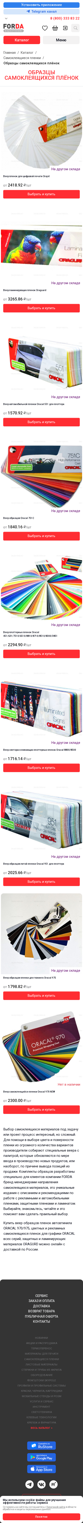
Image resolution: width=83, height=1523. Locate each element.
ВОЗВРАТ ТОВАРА (41, 1311)
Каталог (27, 53)
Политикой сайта (55, 1507)
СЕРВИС (41, 1296)
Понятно (41, 1516)
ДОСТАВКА (41, 1306)
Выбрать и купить (41, 194)
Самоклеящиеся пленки (22, 58)
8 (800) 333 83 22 (65, 18)
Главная (9, 53)
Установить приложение (41, 5)
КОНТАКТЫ (41, 1321)
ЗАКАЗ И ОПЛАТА (42, 1301)
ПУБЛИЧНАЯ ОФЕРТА (41, 1316)
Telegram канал (44, 12)
